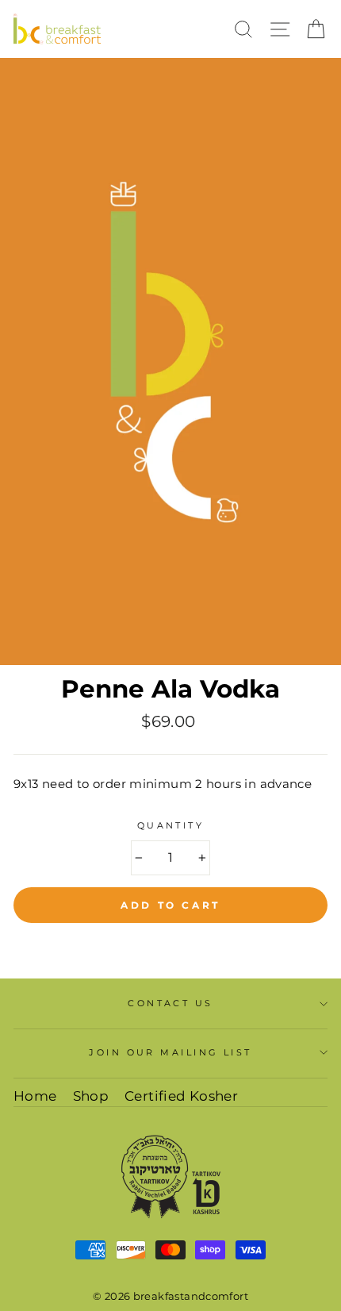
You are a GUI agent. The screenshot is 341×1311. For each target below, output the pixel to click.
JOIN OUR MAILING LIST (170, 1052)
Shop (91, 1096)
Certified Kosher (181, 1096)
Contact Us (170, 1003)
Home (35, 1096)
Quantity (171, 825)
